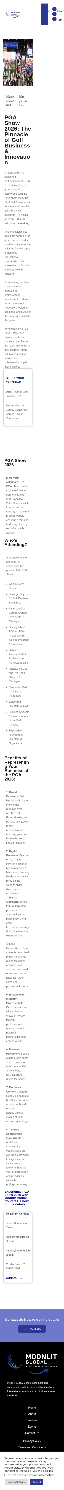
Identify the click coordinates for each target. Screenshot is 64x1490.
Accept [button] (37, 1482)
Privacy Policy (32, 1441)
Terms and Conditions (32, 1447)
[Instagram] (54, 19)
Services (32, 1420)
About (32, 1413)
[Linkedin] (54, 9)
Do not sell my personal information (31, 1475)
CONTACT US (14, 1277)
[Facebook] (54, 14)
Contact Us (32, 1432)
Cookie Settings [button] (16, 1482)
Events (32, 1426)
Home (32, 1407)
